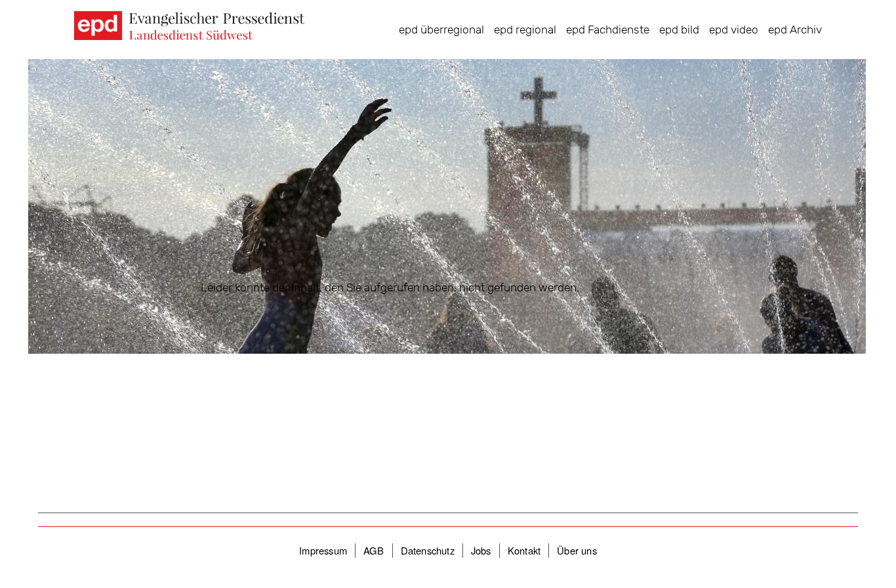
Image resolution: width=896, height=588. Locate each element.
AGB (373, 550)
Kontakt (524, 550)
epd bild (679, 29)
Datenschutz (428, 550)
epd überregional (441, 29)
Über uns (577, 550)
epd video (733, 29)
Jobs (481, 550)
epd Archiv (795, 29)
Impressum (323, 550)
